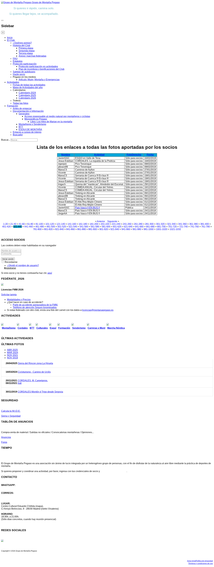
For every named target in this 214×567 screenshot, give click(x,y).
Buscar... (5, 140)
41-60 (22, 224)
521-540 (73, 226)
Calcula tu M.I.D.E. (10, 411)
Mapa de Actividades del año (28, 87)
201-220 (105, 224)
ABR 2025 (12, 350)
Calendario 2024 (27, 92)
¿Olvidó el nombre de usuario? (23, 265)
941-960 (126, 229)
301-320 (160, 224)
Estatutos (17, 61)
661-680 (150, 226)
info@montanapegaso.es (14, 495)
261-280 (138, 224)
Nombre (65, 154)
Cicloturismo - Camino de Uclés (34, 372)
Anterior (101, 221)
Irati (20, 383)
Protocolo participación (25, 64)
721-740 (183, 226)
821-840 (59, 229)
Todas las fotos (20, 103)
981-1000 (149, 229)
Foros (4, 442)
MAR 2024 (12, 352)
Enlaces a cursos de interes (27, 132)
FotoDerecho (134, 154)
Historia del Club (21, 45)
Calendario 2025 (27, 95)
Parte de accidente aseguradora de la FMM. (35, 305)
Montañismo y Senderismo (32, 124)
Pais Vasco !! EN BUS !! (87, 207)
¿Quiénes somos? (22, 43)
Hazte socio (19, 74)
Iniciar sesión (8, 259)
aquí (49, 273)
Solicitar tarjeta (9, 294)
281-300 (149, 224)
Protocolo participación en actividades (38, 66)
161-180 (83, 224)
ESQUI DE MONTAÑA (30, 129)
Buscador (18, 134)
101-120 (49, 224)
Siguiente (112, 221)
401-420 (6, 226)
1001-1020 (161, 229)
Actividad (99, 154)
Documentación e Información (28, 111)
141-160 (72, 224)
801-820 (48, 229)
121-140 (60, 224)
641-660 (139, 226)
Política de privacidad (204, 561)
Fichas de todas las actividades (29, 85)
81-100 (39, 224)
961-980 (137, 229)
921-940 (114, 229)
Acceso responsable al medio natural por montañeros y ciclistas (57, 116)
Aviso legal (191, 561)
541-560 (84, 226)
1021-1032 (175, 229)
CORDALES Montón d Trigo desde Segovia (40, 391)
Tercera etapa (26, 53)
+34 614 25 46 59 (10, 487)
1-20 (5, 224)
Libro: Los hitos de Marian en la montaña (51, 121)
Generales (24, 113)
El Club (11, 40)
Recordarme (10, 262)
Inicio (10, 37)
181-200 (94, 224)
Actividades (13, 82)
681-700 (161, 226)
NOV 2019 (12, 358)
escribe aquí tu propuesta (113, 471)
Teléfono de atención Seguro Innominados (34, 307)
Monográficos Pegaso (35, 119)
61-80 (30, 224)
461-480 (39, 226)
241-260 (127, 224)
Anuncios (6, 437)
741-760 (194, 226)
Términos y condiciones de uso (200, 563)
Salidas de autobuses (24, 71)
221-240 (116, 224)
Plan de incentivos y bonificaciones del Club (41, 69)
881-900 (92, 229)
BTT (21, 127)
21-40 (13, 224)
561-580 (95, 226)
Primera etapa (26, 48)
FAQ (15, 58)
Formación (12, 106)
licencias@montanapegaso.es (97, 310)
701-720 (172, 226)
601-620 (117, 226)
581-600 (106, 226)
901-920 (103, 229)
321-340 (171, 224)
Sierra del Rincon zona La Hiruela (35, 363)
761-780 (205, 226)
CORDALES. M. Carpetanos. (33, 380)
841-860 (70, 229)
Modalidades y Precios (19, 299)
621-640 (128, 226)
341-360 (182, 224)
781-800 (37, 229)
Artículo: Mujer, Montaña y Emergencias (39, 79)
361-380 (193, 224)
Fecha (150, 154)
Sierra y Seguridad (11, 416)
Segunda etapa (27, 50)
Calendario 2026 (27, 98)
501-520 (62, 226)
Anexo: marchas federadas (32, 56)
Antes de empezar (22, 108)
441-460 (28, 226)
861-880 (81, 229)
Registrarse (10, 268)
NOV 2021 (12, 355)
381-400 (204, 224)
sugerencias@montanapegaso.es (18, 498)
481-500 (50, 226)
